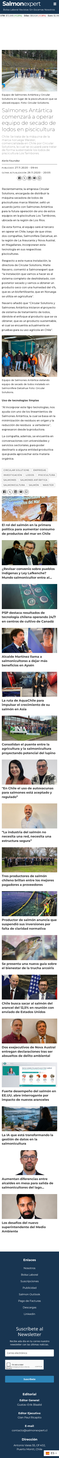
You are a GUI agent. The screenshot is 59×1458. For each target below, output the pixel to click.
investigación (12, 475)
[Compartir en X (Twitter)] (24, 178)
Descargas (29, 1307)
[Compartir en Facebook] (19, 178)
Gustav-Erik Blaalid (29, 1404)
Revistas (24, 9)
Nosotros (49, 9)
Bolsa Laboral (11, 9)
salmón (34, 485)
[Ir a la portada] (25, 4)
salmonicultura (14, 485)
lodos (30, 475)
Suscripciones (29, 1281)
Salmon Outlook (29, 1294)
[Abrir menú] (55, 4)
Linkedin (29, 1314)
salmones (9, 480)
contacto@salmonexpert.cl (29, 1430)
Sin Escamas (36, 9)
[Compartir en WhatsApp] (39, 178)
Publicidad (30, 1288)
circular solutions (16, 470)
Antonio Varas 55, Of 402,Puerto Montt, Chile (29, 1447)
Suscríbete (29, 1379)
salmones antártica (33, 480)
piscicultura (46, 475)
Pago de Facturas (29, 1301)
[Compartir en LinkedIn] (29, 178)
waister (48, 485)
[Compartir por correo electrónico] (34, 178)
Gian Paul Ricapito (29, 1417)
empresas (39, 470)
